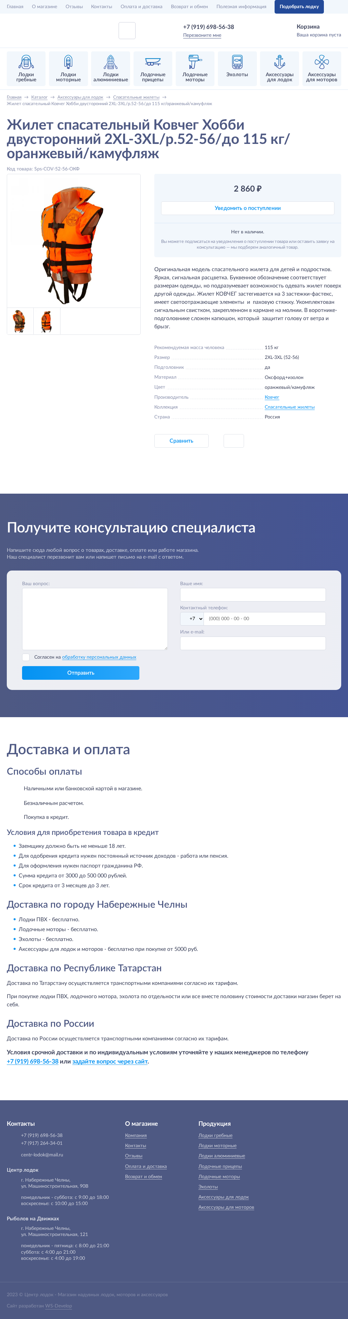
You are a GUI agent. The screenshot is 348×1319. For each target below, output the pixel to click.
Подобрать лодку (299, 6)
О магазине (44, 6)
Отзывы (74, 6)
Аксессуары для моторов (226, 1207)
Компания (136, 1135)
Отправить (80, 673)
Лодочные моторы (219, 1176)
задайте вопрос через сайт (109, 1062)
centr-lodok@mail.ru (42, 1155)
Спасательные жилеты (290, 407)
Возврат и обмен (189, 6)
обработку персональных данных (99, 657)
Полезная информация (241, 6)
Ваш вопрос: (36, 583)
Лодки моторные (217, 1145)
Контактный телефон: (204, 608)
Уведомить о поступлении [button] (248, 208)
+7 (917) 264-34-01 (42, 1143)
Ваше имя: (191, 583)
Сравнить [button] (181, 441)
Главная (15, 6)
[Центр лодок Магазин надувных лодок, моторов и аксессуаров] (24, 30)
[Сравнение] (336, 6)
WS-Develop (58, 1306)
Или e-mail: (192, 632)
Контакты (101, 6)
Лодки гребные (215, 1135)
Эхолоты (208, 1187)
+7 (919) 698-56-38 (208, 27)
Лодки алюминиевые (221, 1156)
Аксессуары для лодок (223, 1197)
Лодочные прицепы (220, 1166)
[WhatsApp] (244, 27)
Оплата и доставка (141, 6)
